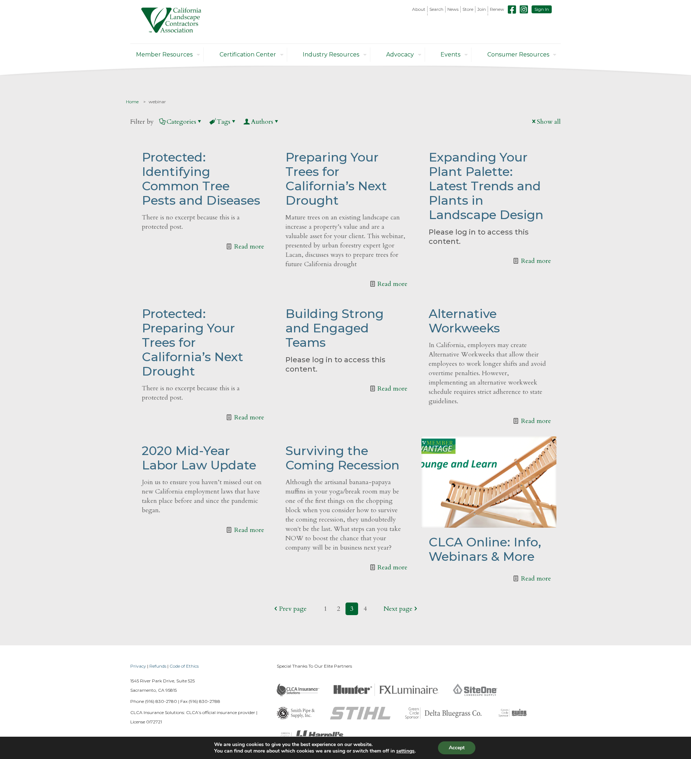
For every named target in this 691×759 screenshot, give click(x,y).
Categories (181, 121)
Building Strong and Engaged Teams (334, 328)
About (418, 9)
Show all (549, 121)
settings (405, 751)
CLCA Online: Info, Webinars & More (485, 549)
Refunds (157, 666)
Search (436, 9)
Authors (262, 121)
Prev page (293, 608)
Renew (497, 9)
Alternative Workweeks (464, 321)
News (453, 9)
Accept (457, 747)
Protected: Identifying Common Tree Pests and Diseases (201, 179)
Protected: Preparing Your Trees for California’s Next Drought (192, 342)
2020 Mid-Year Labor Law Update (199, 458)
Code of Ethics (184, 666)
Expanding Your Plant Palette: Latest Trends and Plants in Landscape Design (486, 186)
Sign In (541, 9)
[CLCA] (171, 22)
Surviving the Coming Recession (342, 458)
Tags (223, 121)
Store (467, 9)
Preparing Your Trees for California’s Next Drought (336, 179)
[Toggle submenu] (419, 14)
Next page (398, 608)
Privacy (138, 666)
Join (481, 9)
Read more (249, 246)
